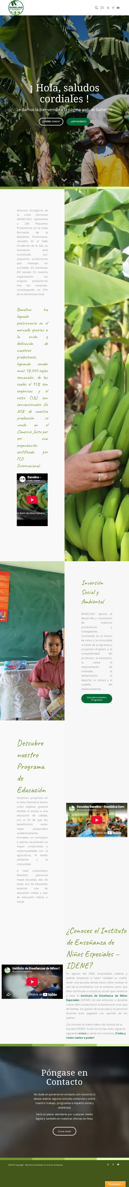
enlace (83, 1033)
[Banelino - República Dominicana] (16, 7)
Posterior (121, 101)
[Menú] (102, 7)
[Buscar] (95, 7)
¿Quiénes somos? (51, 121)
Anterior (8, 101)
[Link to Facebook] (113, 7)
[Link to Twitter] (108, 7)
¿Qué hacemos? (79, 121)
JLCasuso (58, 1165)
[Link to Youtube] (118, 7)
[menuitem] (95, 7)
